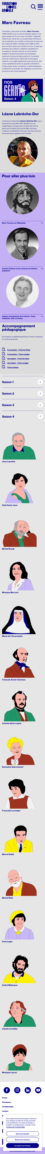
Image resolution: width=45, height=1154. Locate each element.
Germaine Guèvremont (12, 767)
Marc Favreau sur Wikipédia (14, 223)
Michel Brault (8, 549)
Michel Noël (7, 898)
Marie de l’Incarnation (12, 636)
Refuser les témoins (22, 1140)
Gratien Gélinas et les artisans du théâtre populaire (19, 270)
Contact (5, 1111)
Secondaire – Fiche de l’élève (18, 359)
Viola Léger (7, 941)
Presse (4, 1098)
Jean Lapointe (8, 461)
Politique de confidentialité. (15, 1127)
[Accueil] (9, 7)
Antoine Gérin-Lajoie (11, 723)
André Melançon (9, 985)
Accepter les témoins (23, 1146)
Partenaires (6, 1102)
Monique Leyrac (9, 1072)
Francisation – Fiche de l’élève (18, 350)
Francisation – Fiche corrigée (18, 354)
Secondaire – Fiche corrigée (18, 363)
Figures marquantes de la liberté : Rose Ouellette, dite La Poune (18, 317)
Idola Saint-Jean (9, 505)
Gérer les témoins (22, 1134)
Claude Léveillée (10, 1029)
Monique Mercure (10, 592)
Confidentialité (7, 1107)
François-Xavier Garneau (14, 680)
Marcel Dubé (8, 854)
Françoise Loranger (11, 811)
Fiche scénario (13, 367)
